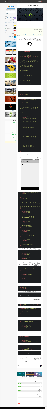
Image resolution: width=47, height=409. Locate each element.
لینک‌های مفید (13, 1)
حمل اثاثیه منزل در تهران (24, 28)
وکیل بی (33, 32)
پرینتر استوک (33, 34)
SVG (39, 362)
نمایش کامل (6, 16)
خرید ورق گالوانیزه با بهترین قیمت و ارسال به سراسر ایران (11, 122)
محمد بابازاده (37, 365)
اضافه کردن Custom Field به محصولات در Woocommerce (10, 17)
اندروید (40, 362)
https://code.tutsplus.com (9, 25)
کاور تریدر (41, 28)
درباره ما (12, 407)
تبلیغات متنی (10, 1)
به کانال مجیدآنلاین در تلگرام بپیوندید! (10, 8)
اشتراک (6, 13)
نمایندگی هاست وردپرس (40, 32)
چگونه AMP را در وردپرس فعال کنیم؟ (11, 36)
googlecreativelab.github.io (9, 28)
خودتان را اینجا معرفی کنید (18, 35)
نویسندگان (11, 407)
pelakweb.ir (8, 37)
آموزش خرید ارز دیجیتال (32, 28)
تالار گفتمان (19, 1)
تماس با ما (8, 407)
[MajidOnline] (40, 1)
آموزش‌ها (16, 1)
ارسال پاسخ (19, 383)
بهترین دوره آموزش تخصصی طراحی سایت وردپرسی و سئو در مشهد (11, 135)
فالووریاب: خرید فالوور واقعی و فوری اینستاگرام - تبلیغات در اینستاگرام (11, 130)
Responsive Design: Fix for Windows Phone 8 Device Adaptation (10, 39)
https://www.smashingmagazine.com (9, 23)
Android (35, 362)
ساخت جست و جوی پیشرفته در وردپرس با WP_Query (9, 22)
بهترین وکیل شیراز (24, 34)
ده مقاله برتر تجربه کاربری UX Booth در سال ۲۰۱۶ (10, 34)
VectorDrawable (37, 362)
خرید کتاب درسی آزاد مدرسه (24, 32)
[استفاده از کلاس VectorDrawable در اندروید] (30, 14)
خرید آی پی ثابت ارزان (40, 34)
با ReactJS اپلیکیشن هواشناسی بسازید (10, 20)
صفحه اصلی (22, 1)
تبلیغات (6, 407)
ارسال (19, 403)
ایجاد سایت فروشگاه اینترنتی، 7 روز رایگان (12, 138)
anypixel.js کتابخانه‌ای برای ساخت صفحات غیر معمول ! (10, 27)
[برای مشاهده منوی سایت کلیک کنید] (5, 1)
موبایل (40, 361)
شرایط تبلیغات (1, 407)
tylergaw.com (8, 30)
